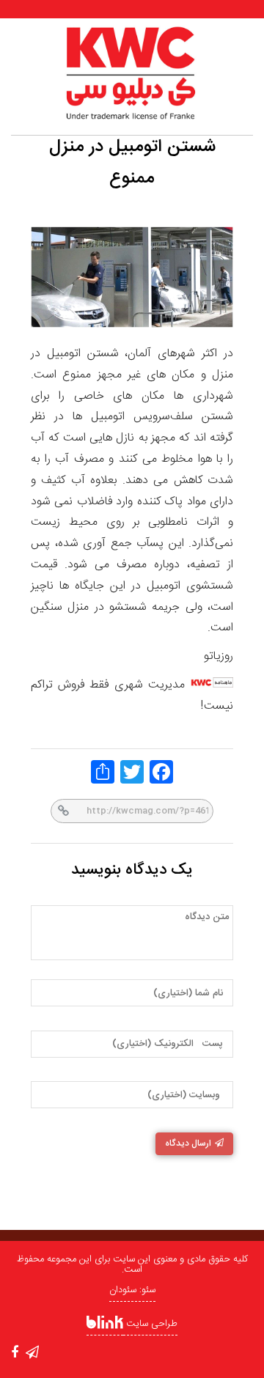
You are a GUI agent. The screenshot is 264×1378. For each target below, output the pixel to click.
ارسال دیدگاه (188, 1143)
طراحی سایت (150, 1324)
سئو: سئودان (132, 1290)
